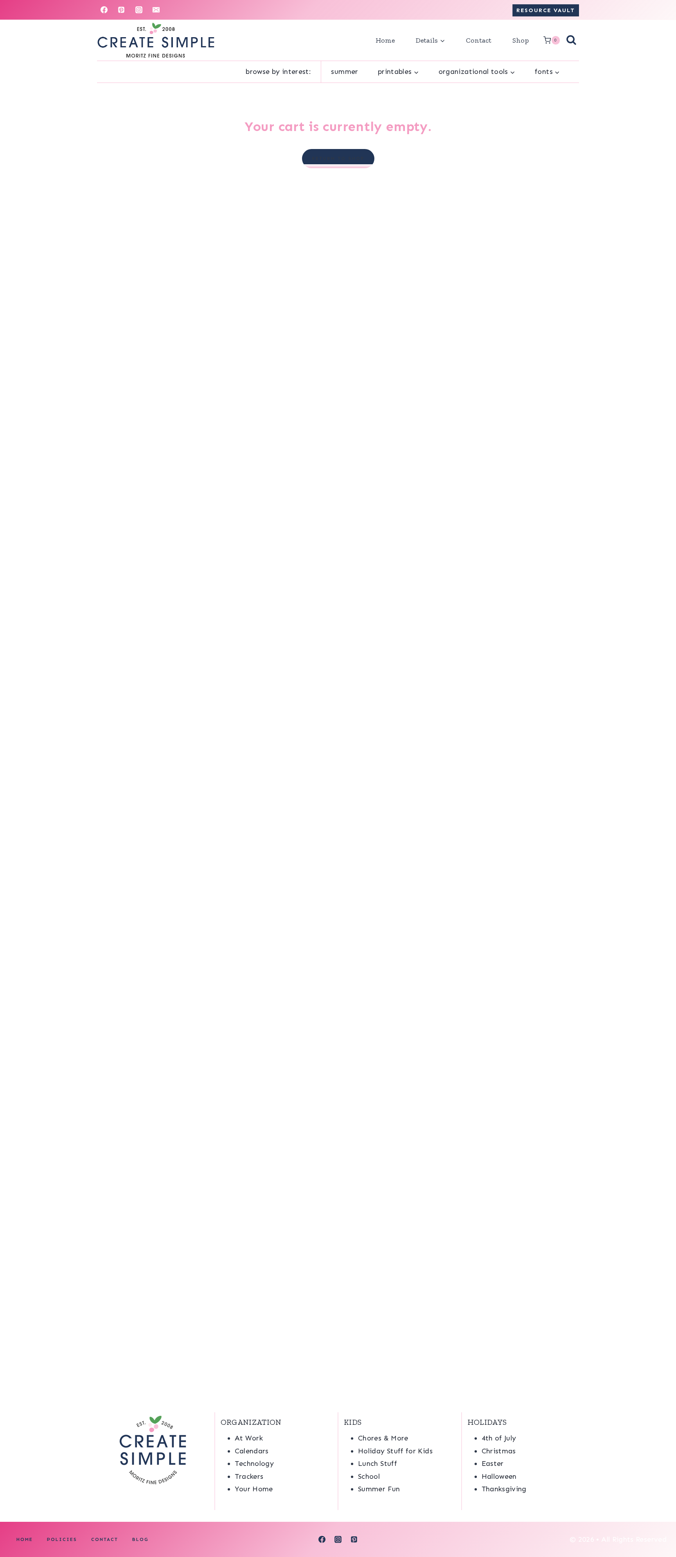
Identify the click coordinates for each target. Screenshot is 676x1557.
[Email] (156, 10)
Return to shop (338, 158)
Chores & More (383, 1438)
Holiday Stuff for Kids (395, 1451)
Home (385, 40)
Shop (520, 40)
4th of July (499, 1438)
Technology (254, 1463)
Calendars (252, 1451)
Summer (344, 71)
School (369, 1476)
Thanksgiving (504, 1489)
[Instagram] (139, 10)
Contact (478, 40)
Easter (493, 1463)
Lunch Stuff (377, 1463)
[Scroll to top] (657, 1526)
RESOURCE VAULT (545, 10)
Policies (62, 1539)
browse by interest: (278, 71)
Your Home (254, 1489)
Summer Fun (379, 1489)
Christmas (499, 1451)
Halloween (499, 1476)
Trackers (249, 1476)
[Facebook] (104, 10)
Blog (140, 1539)
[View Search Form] (571, 40)
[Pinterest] (121, 10)
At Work (249, 1438)
